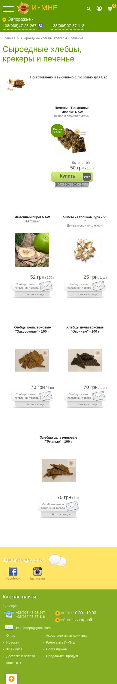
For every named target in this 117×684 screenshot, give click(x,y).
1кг (83, 184)
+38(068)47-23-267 (19, 26)
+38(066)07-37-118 (67, 26)
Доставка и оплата (20, 656)
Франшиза (14, 649)
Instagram (37, 578)
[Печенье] (72, 158)
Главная (9, 38)
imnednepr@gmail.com (33, 628)
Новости (12, 642)
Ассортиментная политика (66, 636)
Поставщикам (56, 649)
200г (59, 184)
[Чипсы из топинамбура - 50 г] (85, 267)
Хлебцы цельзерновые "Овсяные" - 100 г (85, 329)
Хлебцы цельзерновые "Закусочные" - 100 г (32, 329)
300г (67, 184)
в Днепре (10, 606)
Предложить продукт (62, 656)
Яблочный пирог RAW (32, 219)
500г (76, 184)
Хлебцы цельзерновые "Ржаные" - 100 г (58, 440)
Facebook (13, 578)
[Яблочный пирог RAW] (32, 267)
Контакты (13, 663)
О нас (10, 636)
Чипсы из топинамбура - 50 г (85, 221)
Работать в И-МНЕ (60, 642)
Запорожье (20, 19)
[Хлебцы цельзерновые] (32, 377)
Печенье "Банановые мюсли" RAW (72, 112)
